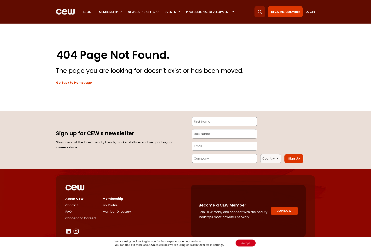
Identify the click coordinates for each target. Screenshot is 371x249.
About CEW (74, 198)
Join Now (284, 211)
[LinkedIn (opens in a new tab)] (68, 231)
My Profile (110, 205)
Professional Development (208, 12)
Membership (108, 12)
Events (170, 12)
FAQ (68, 211)
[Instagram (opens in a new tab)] (76, 231)
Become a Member (285, 11)
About (88, 12)
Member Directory (117, 211)
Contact (71, 205)
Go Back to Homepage (74, 82)
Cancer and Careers (80, 218)
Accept (245, 243)
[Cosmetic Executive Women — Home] (65, 12)
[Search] (259, 11)
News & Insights (141, 12)
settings (218, 244)
